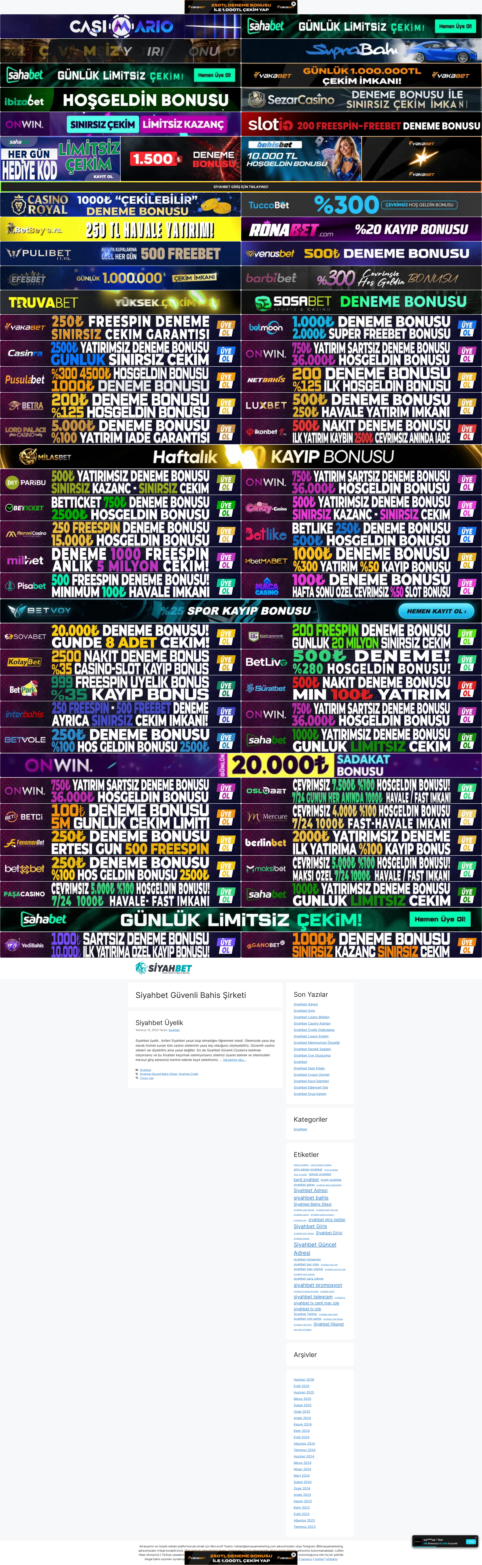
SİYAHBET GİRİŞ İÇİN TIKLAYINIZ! (241, 187)
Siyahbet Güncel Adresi (315, 1248)
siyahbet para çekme (308, 1278)
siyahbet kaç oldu (306, 1264)
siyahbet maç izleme (308, 1269)
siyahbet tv (340, 1297)
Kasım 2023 (303, 1501)
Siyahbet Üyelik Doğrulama (314, 1030)
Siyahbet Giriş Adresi (304, 1233)
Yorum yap (147, 1078)
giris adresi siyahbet (308, 1169)
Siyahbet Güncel (301, 1238)
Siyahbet (145, 1070)
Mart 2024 (302, 1475)
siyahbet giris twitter (326, 1219)
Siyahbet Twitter (305, 1314)
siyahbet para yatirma (304, 1274)
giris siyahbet (300, 1174)
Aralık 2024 (302, 1418)
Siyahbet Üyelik (159, 1023)
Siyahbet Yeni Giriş (303, 1325)
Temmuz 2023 (305, 1527)
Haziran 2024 (304, 1456)
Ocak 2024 (302, 1488)
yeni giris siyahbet (302, 1329)
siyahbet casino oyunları (322, 1214)
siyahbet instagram (307, 1259)
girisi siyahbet (331, 1170)
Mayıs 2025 (302, 1399)
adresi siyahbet (301, 1165)
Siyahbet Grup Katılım (310, 1094)
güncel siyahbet (320, 1174)
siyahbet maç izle (329, 1264)
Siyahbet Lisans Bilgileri (311, 1017)
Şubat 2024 (303, 1482)
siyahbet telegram (313, 1296)
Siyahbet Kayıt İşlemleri (311, 1081)
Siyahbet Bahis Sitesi (313, 1204)
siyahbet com (300, 1220)
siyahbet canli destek (304, 1210)
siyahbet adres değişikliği (329, 1185)
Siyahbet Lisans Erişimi (311, 1036)
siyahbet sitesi (327, 1291)
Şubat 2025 (302, 1405)
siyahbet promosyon (318, 1285)
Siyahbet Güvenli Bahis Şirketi (158, 1073)
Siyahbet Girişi (329, 1232)
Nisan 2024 (302, 1469)
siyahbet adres (304, 1185)
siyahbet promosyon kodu (306, 1291)
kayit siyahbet (306, 1179)
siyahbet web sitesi (328, 1314)
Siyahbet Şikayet (329, 1324)
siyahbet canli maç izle (327, 1210)
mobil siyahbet (331, 1180)
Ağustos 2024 (304, 1443)
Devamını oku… (234, 1060)
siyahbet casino (301, 1214)
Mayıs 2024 (302, 1463)
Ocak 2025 (302, 1411)
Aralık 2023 (302, 1495)
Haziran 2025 (304, 1392)
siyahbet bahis (311, 1198)
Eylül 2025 (301, 1386)
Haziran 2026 (304, 1379)
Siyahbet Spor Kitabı (309, 1068)
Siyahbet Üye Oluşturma (312, 1055)
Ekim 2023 (302, 1507)
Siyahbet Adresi (306, 1004)
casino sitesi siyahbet (320, 1165)
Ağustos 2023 (304, 1520)
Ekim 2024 (302, 1431)
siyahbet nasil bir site (335, 1269)
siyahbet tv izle (307, 1308)
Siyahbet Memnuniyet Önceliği (317, 1043)
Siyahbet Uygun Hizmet (311, 1075)
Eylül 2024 (302, 1437)
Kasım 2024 (303, 1424)
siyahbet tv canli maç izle (316, 1303)
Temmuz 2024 (305, 1450)
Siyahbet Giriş (304, 1011)
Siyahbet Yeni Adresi (333, 1319)
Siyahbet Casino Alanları (312, 1023)
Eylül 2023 (302, 1514)
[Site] (120, 327)
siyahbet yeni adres (307, 1319)
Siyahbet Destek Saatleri (312, 1049)
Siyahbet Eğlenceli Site (311, 1087)
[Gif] (241, 456)
